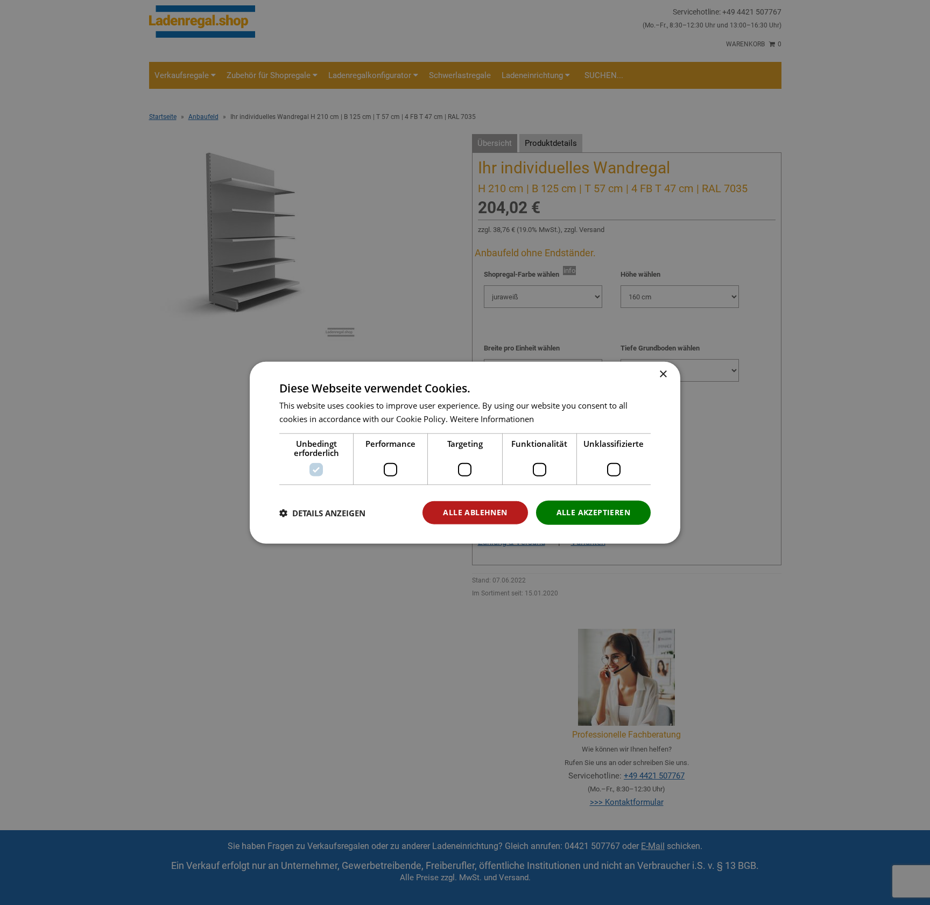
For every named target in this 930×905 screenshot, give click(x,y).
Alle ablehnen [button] (475, 512)
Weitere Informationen (492, 418)
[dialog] (465, 452)
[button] (322, 512)
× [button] (663, 374)
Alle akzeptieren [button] (593, 512)
